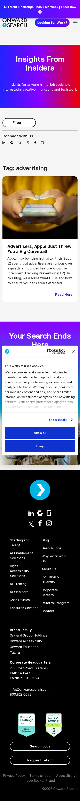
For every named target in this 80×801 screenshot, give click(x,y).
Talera (15, 652)
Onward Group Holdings (28, 635)
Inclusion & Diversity (50, 579)
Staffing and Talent (19, 542)
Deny (40, 446)
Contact (48, 611)
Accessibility (65, 776)
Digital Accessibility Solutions (19, 571)
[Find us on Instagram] (42, 142)
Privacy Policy (14, 776)
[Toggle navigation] (75, 22)
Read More (64, 294)
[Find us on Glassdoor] (19, 142)
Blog (45, 540)
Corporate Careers (50, 592)
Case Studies (20, 600)
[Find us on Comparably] (11, 142)
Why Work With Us (54, 558)
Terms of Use (39, 776)
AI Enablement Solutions (21, 555)
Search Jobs (51, 548)
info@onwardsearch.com (29, 689)
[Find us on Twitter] (27, 142)
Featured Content (24, 608)
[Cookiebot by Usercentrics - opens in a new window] (48, 351)
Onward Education (24, 647)
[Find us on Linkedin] (3, 142)
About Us (49, 569)
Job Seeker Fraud (41, 780)
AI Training (18, 584)
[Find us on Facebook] (35, 142)
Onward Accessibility (26, 641)
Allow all (40, 432)
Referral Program (55, 603)
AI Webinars (19, 592)
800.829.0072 (20, 694)
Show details (58, 419)
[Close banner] (73, 351)
